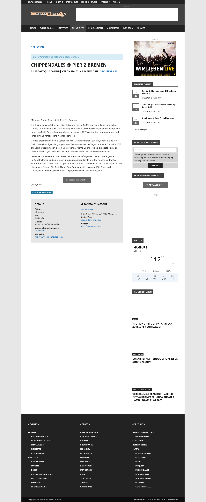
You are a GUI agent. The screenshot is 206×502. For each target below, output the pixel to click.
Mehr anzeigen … (142, 129)
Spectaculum (37, 445)
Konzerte (33, 457)
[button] (174, 28)
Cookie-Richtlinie (89, 2)
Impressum (105, 2)
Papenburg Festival (41, 440)
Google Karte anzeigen (91, 220)
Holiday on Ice (139, 445)
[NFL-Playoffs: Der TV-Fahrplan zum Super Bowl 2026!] (155, 309)
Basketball (86, 440)
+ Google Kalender (41, 192)
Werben (116, 2)
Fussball (84, 457)
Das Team (128, 28)
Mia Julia (139, 466)
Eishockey (85, 449)
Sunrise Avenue (39, 486)
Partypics (62, 28)
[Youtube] (176, 2)
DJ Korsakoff (37, 453)
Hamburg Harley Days (143, 432)
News (33, 28)
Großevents (108, 71)
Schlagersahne (143, 478)
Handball (85, 461)
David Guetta (37, 461)
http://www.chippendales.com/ (49, 237)
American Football (90, 432)
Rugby (83, 474)
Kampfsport (86, 466)
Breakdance (86, 445)
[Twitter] (171, 2)
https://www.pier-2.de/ (91, 226)
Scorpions (36, 482)
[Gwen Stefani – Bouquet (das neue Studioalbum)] (155, 344)
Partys (135, 449)
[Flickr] (166, 2)
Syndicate (36, 449)
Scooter (35, 466)
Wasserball (86, 486)
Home (49, 2)
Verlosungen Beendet (142, 389)
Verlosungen (95, 28)
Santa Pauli (138, 440)
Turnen (84, 482)
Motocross (86, 470)
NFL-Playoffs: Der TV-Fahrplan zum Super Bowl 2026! (152, 325)
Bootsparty (141, 457)
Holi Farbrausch (39, 436)
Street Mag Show (141, 436)
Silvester (139, 482)
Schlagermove (142, 474)
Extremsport (86, 453)
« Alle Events (37, 46)
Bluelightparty (143, 453)
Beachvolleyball (88, 436)
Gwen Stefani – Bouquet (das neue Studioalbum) (155, 360)
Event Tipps (78, 28)
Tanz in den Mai (143, 486)
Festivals (32, 432)
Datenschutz (72, 2)
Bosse (34, 470)
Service (141, 28)
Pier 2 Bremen (87, 209)
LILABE (138, 461)
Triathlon (85, 478)
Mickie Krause (142, 470)
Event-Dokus (47, 28)
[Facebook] (162, 2)
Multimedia (113, 28)
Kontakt (59, 2)
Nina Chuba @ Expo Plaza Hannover (158, 118)
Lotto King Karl (39, 478)
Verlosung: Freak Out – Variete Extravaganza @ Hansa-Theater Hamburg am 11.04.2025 (153, 397)
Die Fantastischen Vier (42, 474)
